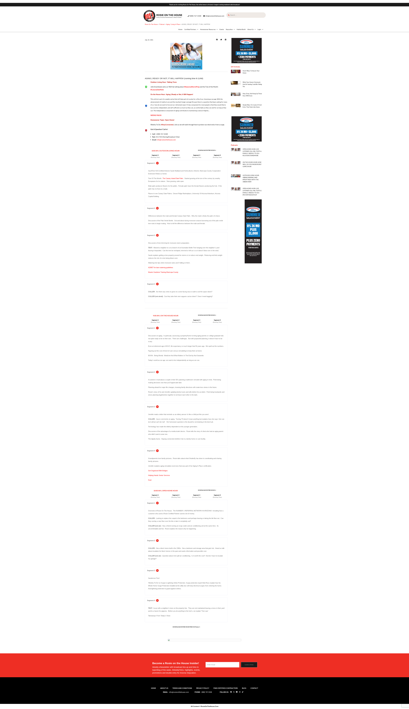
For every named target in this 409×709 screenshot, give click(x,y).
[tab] (186, 163)
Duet (149, 480)
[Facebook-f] (231, 692)
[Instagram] (239, 692)
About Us (250, 29)
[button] (217, 39)
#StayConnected (167, 125)
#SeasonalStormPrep (191, 87)
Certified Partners (190, 29)
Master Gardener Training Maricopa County (163, 272)
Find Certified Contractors (225, 688)
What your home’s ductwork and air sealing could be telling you (252, 84)
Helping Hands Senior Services (159, 475)
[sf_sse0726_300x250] (246, 50)
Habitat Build (241, 29)
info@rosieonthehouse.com (166, 140)
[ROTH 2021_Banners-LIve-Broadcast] (204, 643)
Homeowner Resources (208, 29)
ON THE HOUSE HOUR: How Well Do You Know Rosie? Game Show (252, 164)
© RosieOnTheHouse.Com (208, 706)
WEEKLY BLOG (155, 115)
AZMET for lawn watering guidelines (160, 267)
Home (180, 29)
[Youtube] (237, 692)
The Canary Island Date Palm (173, 178)
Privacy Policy (202, 688)
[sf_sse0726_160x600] (253, 231)
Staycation (229, 29)
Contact (254, 688)
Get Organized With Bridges (158, 471)
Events (222, 29)
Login (259, 29)
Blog (244, 688)
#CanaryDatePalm (157, 90)
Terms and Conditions (182, 688)
